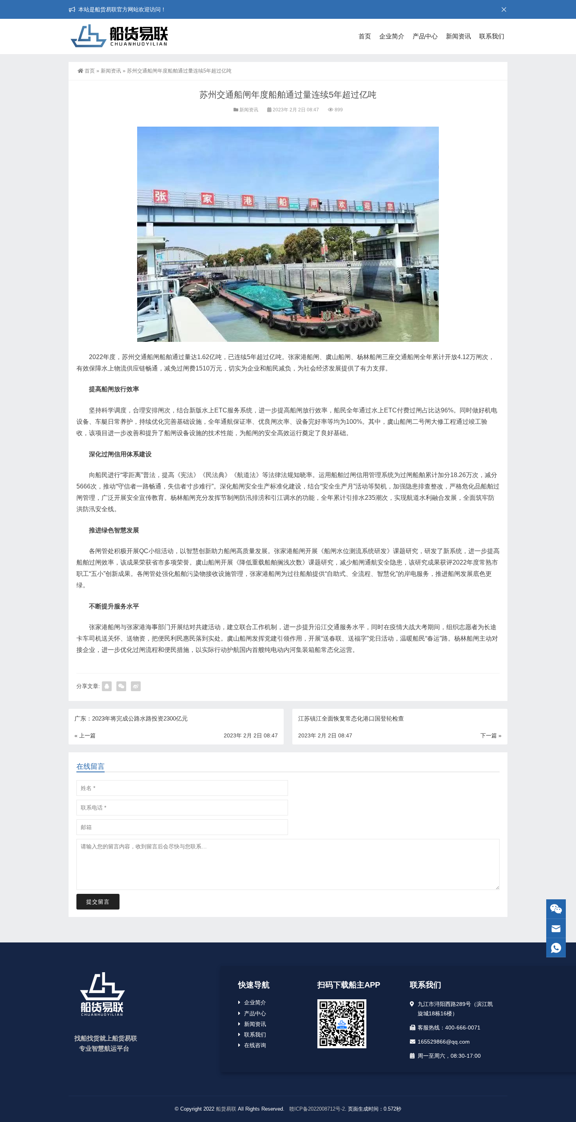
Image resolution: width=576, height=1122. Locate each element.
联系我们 (491, 36)
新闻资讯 (458, 36)
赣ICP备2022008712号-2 (316, 1109)
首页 (365, 36)
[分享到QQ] (107, 686)
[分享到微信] (121, 686)
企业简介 (391, 36)
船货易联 (226, 1109)
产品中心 (425, 36)
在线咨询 (255, 1045)
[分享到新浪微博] (136, 686)
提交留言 (98, 902)
